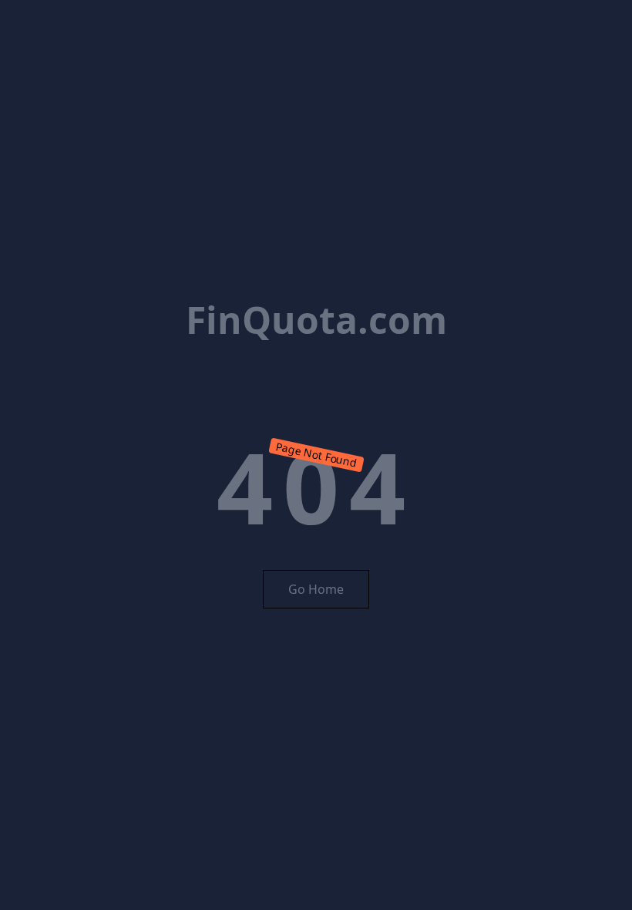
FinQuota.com (316, 320)
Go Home (316, 589)
